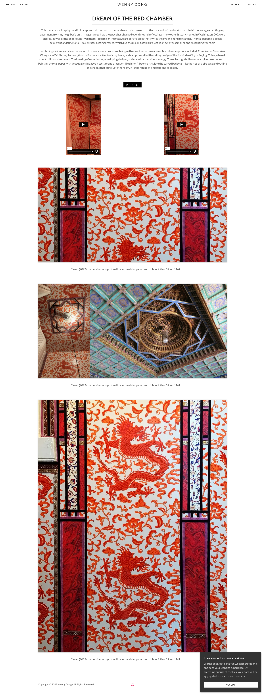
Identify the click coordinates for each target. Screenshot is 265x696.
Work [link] (235, 4)
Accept (231, 684)
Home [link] (10, 4)
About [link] (25, 4)
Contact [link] (252, 4)
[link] (132, 4)
